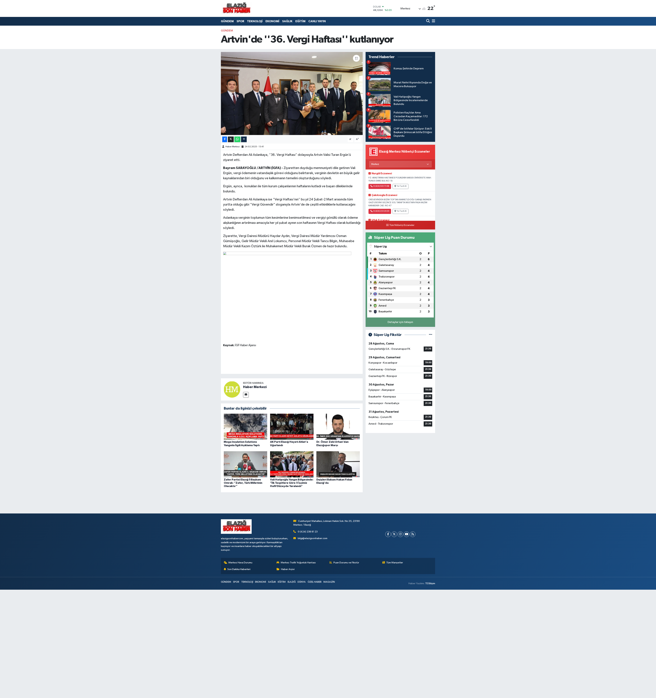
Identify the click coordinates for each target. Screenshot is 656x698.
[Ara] (428, 21)
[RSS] (412, 534)
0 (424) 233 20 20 (381, 211)
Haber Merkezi (233, 147)
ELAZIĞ (292, 582)
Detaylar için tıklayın (400, 322)
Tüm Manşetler (394, 562)
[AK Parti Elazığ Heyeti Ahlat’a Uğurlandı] (291, 426)
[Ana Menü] (432, 21)
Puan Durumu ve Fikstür (346, 562)
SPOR (240, 21)
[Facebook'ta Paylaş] (224, 139)
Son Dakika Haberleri (238, 569)
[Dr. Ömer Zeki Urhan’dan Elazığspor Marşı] (338, 426)
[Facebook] (388, 534)
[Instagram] (400, 534)
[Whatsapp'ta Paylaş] (237, 139)
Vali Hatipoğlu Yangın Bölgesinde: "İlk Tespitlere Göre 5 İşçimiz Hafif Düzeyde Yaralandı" (291, 482)
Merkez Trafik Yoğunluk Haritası (298, 562)
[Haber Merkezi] (232, 389)
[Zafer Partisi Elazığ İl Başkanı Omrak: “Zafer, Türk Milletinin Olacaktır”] (245, 464)
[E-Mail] (246, 395)
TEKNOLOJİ (255, 21)
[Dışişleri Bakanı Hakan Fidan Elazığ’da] (338, 464)
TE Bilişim (430, 583)
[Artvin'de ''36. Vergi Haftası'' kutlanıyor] (292, 93)
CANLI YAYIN (317, 21)
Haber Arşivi (288, 569)
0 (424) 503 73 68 (381, 186)
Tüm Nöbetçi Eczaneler (401, 225)
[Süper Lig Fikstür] (430, 334)
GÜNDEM (227, 21)
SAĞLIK (287, 21)
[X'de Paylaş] (231, 139)
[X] (394, 534)
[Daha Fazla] (244, 139)
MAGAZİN (329, 582)
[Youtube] (406, 534)
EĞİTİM (300, 21)
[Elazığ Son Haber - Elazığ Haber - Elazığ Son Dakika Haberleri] (236, 8)
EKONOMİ (272, 21)
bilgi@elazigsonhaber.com (312, 538)
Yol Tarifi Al (402, 186)
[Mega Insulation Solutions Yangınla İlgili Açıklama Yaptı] (245, 426)
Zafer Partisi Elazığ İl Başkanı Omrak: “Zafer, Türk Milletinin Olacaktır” (243, 482)
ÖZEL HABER (315, 582)
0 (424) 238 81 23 (308, 531)
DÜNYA (302, 582)
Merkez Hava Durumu (240, 562)
